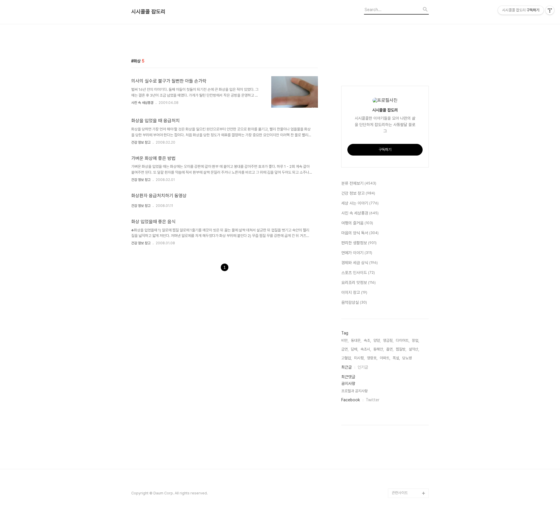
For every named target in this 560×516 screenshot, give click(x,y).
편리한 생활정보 (359, 242)
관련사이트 (400, 493)
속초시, (365, 349)
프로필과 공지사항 (354, 391)
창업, (415, 340)
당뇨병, (407, 358)
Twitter (372, 400)
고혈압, (346, 358)
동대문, (356, 340)
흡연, (389, 349)
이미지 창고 (354, 292)
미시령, (359, 358)
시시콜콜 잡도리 (148, 12)
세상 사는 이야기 (360, 203)
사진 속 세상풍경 (142, 103)
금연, (345, 349)
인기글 (363, 367)
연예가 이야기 (356, 252)
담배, (354, 349)
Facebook (350, 400)
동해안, (378, 349)
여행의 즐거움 (357, 223)
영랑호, (372, 358)
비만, (345, 340)
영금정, (388, 340)
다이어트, (403, 340)
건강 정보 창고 (140, 142)
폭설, (396, 358)
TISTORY (400, 484)
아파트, (385, 358)
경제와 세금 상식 (359, 262)
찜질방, (401, 349)
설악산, (414, 349)
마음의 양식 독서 (360, 233)
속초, (367, 340)
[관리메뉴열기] (549, 10)
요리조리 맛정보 (358, 282)
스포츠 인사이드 (358, 272)
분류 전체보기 (358, 183)
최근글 (346, 367)
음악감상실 (354, 302)
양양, (377, 340)
